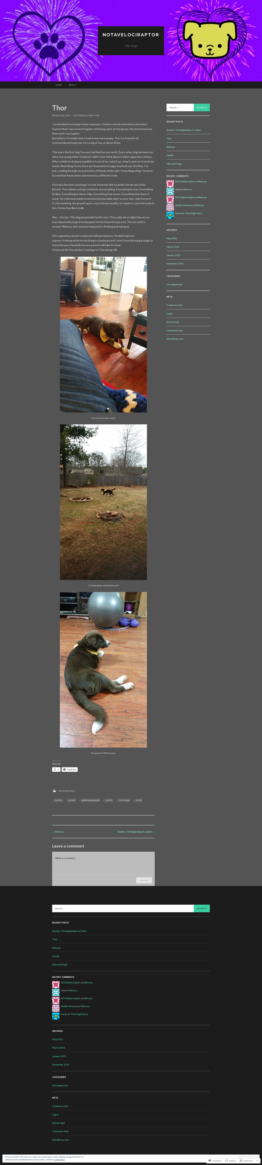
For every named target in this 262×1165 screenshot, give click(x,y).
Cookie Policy (59, 1159)
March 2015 (172, 246)
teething (124, 800)
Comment (144, 880)
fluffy (58, 800)
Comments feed (174, 330)
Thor (169, 138)
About (72, 85)
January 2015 (173, 255)
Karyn (178, 213)
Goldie (169, 155)
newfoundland (91, 800)
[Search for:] (188, 107)
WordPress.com (174, 338)
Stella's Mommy (183, 205)
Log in (169, 313)
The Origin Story (193, 213)
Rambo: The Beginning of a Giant (136, 831)
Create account (174, 305)
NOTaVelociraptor (131, 34)
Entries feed (172, 321)
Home (58, 85)
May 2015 (171, 238)
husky (72, 800)
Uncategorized (66, 790)
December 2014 (174, 263)
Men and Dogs (174, 163)
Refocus (58, 831)
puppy (109, 800)
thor (139, 800)
